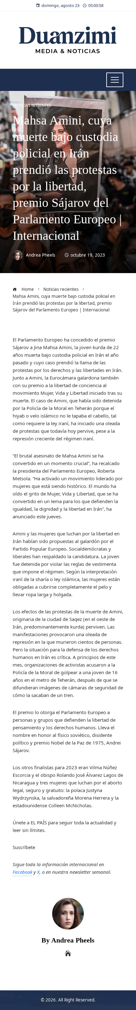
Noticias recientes (32, 105)
